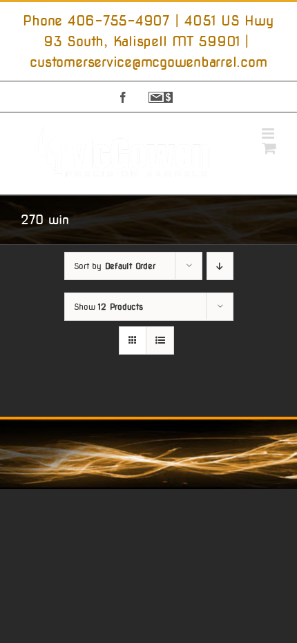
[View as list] (159, 340)
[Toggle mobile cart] (269, 148)
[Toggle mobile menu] (269, 133)
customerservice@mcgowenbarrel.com (148, 62)
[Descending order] (220, 266)
